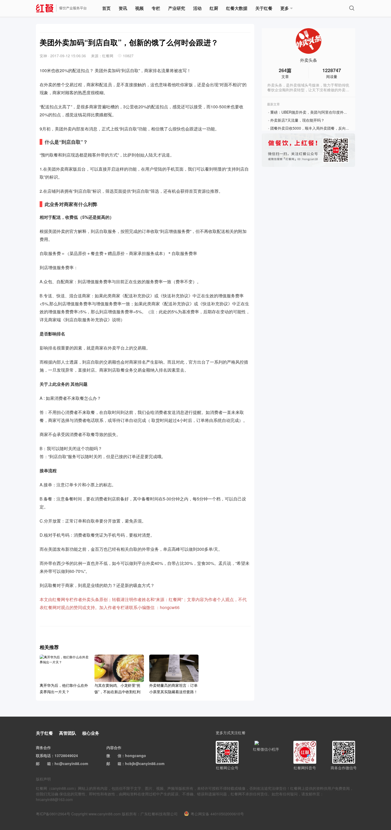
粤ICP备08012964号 (53, 813)
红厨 (214, 8)
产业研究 (176, 8)
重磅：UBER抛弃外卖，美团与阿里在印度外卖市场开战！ (318, 112)
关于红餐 (263, 8)
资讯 (123, 8)
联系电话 (43, 755)
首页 (106, 8)
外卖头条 (308, 60)
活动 (197, 8)
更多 (284, 8)
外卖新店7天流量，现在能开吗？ (297, 120)
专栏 (156, 8)
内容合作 (113, 747)
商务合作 (43, 747)
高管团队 (67, 733)
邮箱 (47, 763)
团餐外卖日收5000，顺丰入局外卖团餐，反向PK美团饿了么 (319, 128)
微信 (117, 755)
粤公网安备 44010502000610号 (217, 813)
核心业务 (90, 733)
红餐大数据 (236, 8)
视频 (139, 8)
